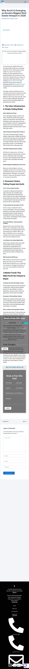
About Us (14, 608)
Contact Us (14, 614)
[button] (25, 2)
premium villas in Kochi (13, 80)
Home (14, 605)
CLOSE (26, 323)
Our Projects (14, 611)
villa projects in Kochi (19, 84)
